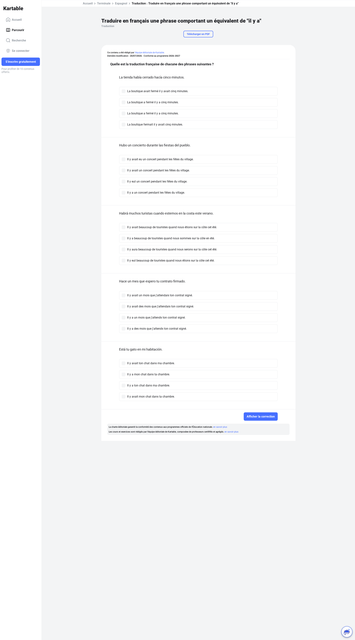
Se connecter (20, 50)
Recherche (19, 40)
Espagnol (121, 3)
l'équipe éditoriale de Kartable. (150, 52)
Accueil (17, 19)
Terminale (104, 3)
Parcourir (18, 30)
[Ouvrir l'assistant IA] (347, 632)
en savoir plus (220, 427)
